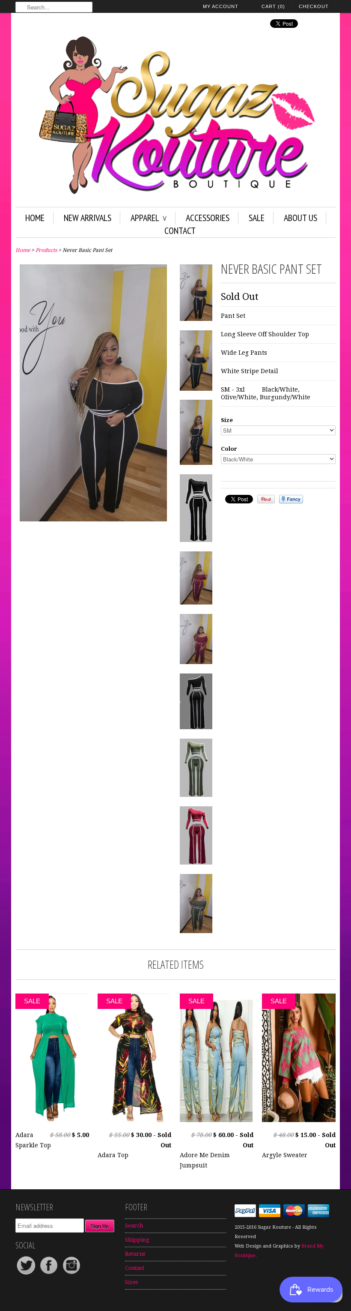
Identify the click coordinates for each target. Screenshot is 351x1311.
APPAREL (149, 218)
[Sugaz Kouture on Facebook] (49, 1274)
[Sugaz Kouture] (175, 117)
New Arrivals (87, 218)
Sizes (131, 1282)
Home (35, 218)
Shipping (137, 1239)
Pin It (266, 499)
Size (227, 420)
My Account (220, 6)
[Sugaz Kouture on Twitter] (26, 1274)
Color (229, 449)
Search (134, 1225)
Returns (135, 1254)
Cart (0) (273, 6)
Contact (180, 230)
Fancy (291, 499)
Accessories (207, 218)
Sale (257, 218)
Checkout (314, 6)
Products (46, 250)
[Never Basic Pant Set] (93, 519)
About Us (300, 218)
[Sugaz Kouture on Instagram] (71, 1274)
